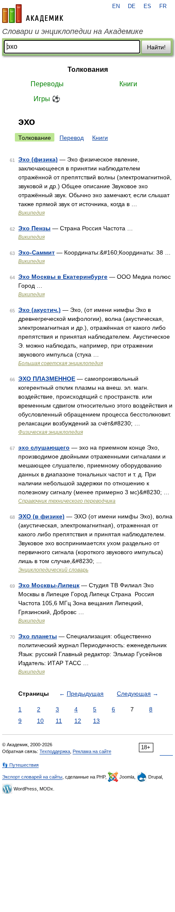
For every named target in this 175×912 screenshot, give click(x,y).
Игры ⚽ (47, 98)
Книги (128, 84)
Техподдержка (55, 751)
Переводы (47, 84)
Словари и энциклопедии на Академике (72, 31)
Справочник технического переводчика (67, 501)
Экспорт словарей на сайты (32, 776)
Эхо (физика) (38, 159)
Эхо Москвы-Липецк (48, 585)
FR (163, 6)
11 (59, 720)
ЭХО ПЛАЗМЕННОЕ (46, 378)
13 (96, 720)
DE (131, 6)
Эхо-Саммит (36, 252)
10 (40, 720)
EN (116, 6)
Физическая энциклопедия (50, 432)
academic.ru (32, 13)
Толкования (88, 69)
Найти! (156, 47)
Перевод (71, 137)
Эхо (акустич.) (39, 309)
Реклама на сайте (92, 751)
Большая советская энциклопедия (60, 363)
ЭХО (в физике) (41, 516)
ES (147, 6)
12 (77, 720)
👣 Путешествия (20, 765)
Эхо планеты (37, 636)
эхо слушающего (44, 447)
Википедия (31, 213)
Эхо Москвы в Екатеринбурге (62, 276)
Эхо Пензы (34, 228)
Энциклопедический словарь (53, 570)
